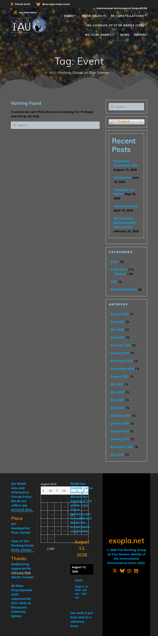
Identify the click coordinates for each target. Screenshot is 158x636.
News (124, 35)
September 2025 (122, 369)
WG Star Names (98, 35)
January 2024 (119, 439)
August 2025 (119, 376)
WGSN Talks (92, 16)
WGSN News (122, 177)
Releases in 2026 (126, 206)
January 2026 (119, 353)
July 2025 (116, 384)
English (123, 121)
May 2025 (117, 400)
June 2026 (117, 322)
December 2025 (121, 361)
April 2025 (117, 408)
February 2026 (120, 345)
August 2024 (119, 431)
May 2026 (117, 329)
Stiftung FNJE (21, 573)
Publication (118, 269)
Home (68, 16)
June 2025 (117, 392)
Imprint (141, 35)
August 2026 (119, 314)
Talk (113, 282)
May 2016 (117, 455)
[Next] (91, 548)
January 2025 (119, 423)
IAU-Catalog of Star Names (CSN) (115, 25)
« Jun (50, 548)
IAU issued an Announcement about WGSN (125, 222)
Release (121, 274)
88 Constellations (127, 16)
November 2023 (121, 447)
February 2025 (120, 415)
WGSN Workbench (123, 289)
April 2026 (117, 337)
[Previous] (72, 548)
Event (114, 262)
